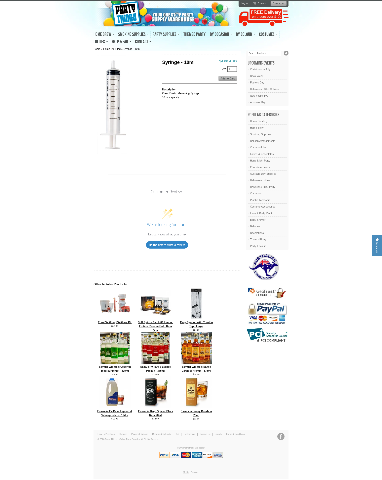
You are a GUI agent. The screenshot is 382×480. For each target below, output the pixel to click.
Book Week (256, 75)
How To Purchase (106, 434)
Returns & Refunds (161, 434)
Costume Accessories (262, 206)
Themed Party (194, 34)
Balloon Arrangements (262, 140)
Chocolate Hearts (260, 167)
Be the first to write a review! (167, 245)
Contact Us (205, 434)
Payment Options (139, 434)
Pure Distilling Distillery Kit (115, 322)
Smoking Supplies (260, 134)
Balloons (255, 226)
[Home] (165, 23)
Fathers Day (257, 82)
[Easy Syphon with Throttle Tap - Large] (196, 318)
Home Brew (256, 127)
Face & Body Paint (261, 213)
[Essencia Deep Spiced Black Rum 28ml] (156, 407)
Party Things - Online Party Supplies (122, 439)
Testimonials (189, 434)
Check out (278, 3)
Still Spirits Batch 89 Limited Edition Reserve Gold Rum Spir (155, 326)
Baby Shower (257, 219)
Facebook (281, 436)
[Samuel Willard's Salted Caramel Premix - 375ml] (196, 362)
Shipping (123, 434)
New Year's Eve (259, 95)
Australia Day (258, 102)
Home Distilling (112, 48)
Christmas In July (260, 69)
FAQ (177, 434)
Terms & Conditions (235, 434)
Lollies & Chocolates (262, 154)
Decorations (257, 232)
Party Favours (258, 246)
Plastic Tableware (260, 200)
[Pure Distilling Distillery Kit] (115, 318)
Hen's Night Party (260, 160)
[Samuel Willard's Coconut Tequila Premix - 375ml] (115, 362)
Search (218, 434)
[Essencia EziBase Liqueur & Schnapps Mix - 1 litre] (115, 407)
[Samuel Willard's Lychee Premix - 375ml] (155, 362)
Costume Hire (258, 147)
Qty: (224, 68)
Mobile (186, 472)
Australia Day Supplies (263, 173)
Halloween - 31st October (264, 89)
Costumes (256, 193)
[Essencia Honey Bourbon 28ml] (196, 407)
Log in (244, 3)
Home (97, 48)
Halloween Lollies (260, 180)
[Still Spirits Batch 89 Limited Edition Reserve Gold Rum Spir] (156, 318)
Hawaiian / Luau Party (262, 186)
